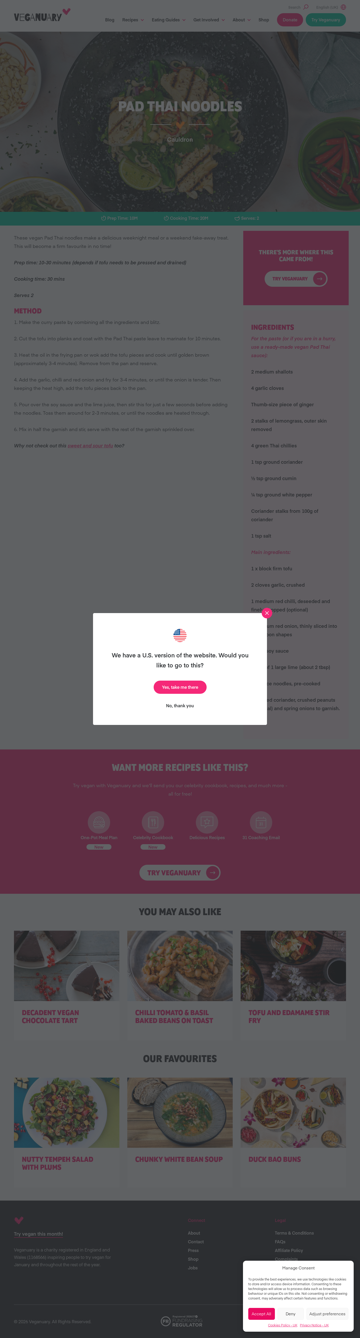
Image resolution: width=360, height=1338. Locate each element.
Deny (290, 1313)
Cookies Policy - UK (282, 1325)
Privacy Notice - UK (314, 1325)
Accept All (261, 1313)
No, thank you (180, 705)
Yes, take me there (180, 687)
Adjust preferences (327, 1313)
